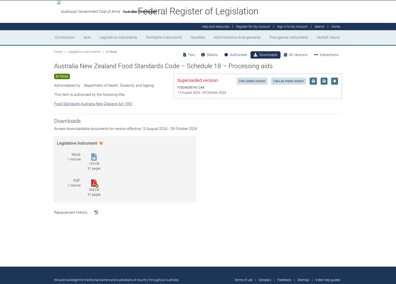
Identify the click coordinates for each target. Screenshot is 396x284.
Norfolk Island (328, 37)
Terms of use (243, 280)
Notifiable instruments (164, 37)
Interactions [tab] (329, 55)
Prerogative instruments (289, 37)
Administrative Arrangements (237, 37)
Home (58, 52)
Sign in (292, 26)
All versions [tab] (298, 55)
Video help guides (327, 280)
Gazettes (198, 37)
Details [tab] (212, 55)
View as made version (288, 81)
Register (253, 26)
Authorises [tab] (238, 55)
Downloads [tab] (268, 55)
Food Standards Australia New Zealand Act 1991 (93, 104)
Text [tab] (191, 55)
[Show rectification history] (96, 212)
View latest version (252, 81)
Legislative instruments (118, 37)
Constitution (65, 37)
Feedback (284, 280)
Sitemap (303, 280)
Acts (87, 37)
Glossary (265, 280)
